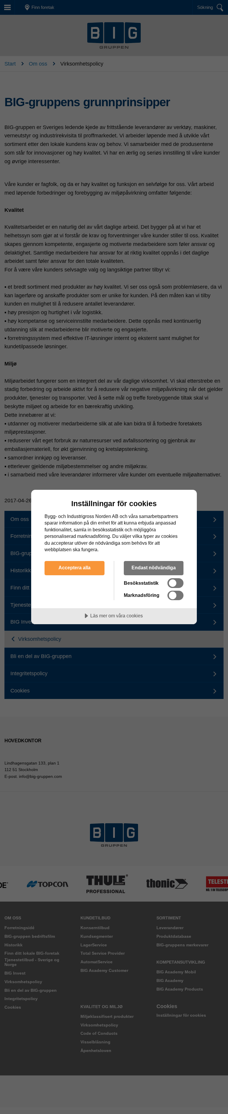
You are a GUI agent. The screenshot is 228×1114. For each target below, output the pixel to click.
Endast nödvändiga (154, 567)
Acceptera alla (74, 567)
